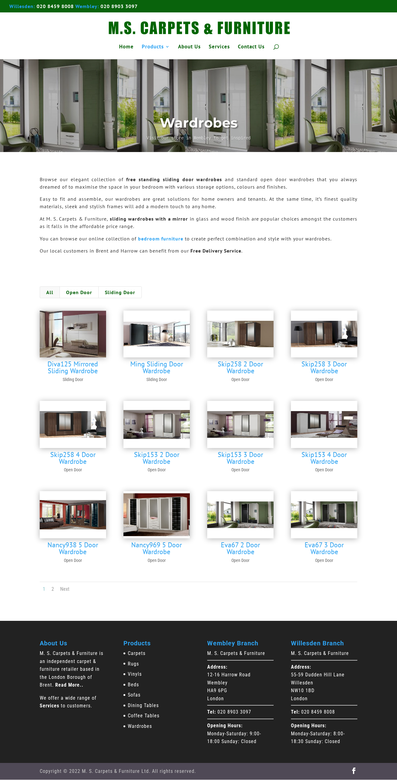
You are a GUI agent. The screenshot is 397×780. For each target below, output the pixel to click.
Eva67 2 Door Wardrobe (240, 548)
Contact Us (251, 47)
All (49, 292)
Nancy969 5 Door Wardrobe (156, 548)
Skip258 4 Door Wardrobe (73, 458)
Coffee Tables (143, 716)
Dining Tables (143, 705)
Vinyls (135, 674)
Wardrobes (140, 726)
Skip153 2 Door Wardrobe (156, 458)
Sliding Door (120, 292)
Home (126, 47)
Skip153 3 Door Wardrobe (240, 458)
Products (153, 47)
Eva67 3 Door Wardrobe (324, 548)
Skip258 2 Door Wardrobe (240, 367)
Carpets (136, 653)
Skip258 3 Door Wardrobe (324, 367)
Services (219, 47)
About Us (189, 47)
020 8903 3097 (119, 6)
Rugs (133, 664)
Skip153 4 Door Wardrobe (324, 458)
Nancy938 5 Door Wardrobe (72, 548)
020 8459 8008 (55, 6)
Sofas (134, 695)
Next (64, 589)
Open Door (79, 292)
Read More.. (69, 685)
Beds (133, 685)
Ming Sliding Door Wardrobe (156, 367)
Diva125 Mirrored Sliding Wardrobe (72, 367)
